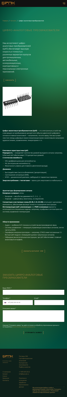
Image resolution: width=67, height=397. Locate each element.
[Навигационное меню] (64, 3)
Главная (5, 20)
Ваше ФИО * (7, 288)
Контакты (6, 380)
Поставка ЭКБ (23, 356)
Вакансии (6, 378)
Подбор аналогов (24, 367)
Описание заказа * (9, 308)
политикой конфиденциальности (24, 327)
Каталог (13, 20)
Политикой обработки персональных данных (45, 391)
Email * (36, 298)
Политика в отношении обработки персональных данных (23, 382)
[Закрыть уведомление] (64, 387)
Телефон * (6, 298)
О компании (7, 372)
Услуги (5, 376)
